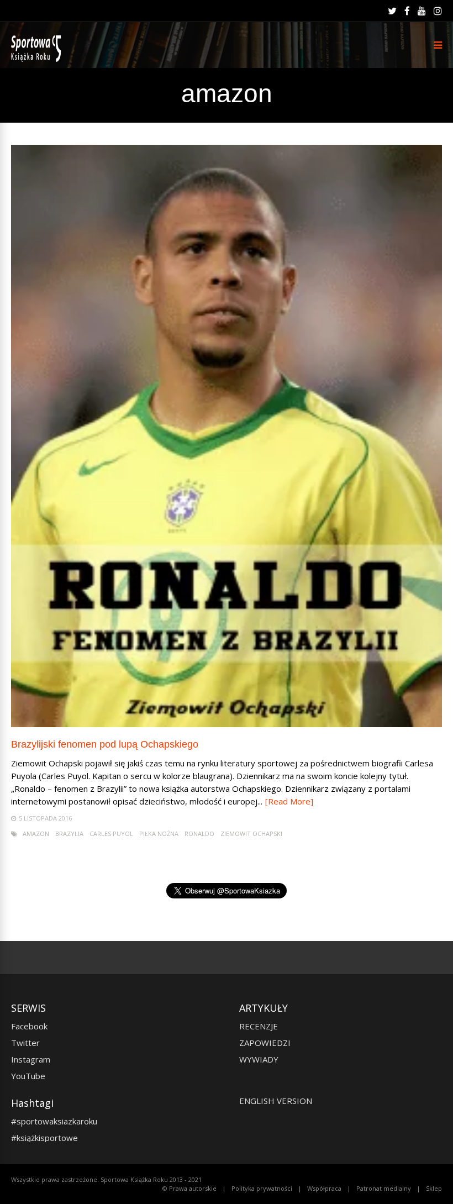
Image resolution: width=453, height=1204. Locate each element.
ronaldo (199, 833)
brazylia (69, 833)
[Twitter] (392, 11)
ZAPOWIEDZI (265, 1042)
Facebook (29, 1026)
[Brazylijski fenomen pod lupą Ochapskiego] (226, 724)
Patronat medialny (383, 1188)
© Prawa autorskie (189, 1188)
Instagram (30, 1059)
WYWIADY (258, 1059)
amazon (36, 833)
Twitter (25, 1042)
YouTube (28, 1075)
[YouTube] (422, 11)
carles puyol (111, 833)
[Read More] (289, 801)
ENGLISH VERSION (275, 1100)
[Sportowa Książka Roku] (38, 59)
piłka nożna (158, 833)
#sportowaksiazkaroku (54, 1121)
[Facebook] (407, 11)
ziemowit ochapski (251, 833)
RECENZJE (258, 1026)
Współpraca (324, 1188)
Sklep (434, 1188)
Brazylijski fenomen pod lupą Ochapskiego (104, 744)
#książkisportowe (44, 1137)
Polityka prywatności (261, 1188)
